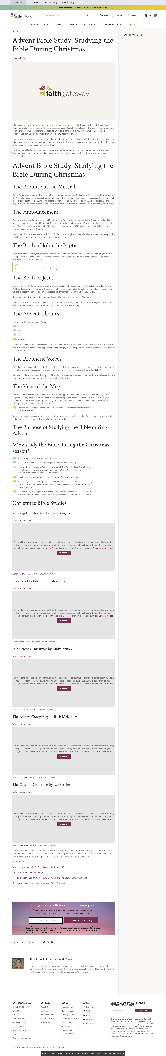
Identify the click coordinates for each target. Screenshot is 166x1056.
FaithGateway (18, 2)
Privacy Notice (51, 548)
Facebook (90, 1015)
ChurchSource (34, 2)
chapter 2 (26, 288)
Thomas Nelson (47, 1015)
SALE (132, 24)
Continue (64, 553)
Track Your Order (20, 1030)
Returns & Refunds (20, 1018)
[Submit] (87, 15)
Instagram (90, 1007)
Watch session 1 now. (22, 520)
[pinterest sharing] (52, 942)
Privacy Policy (138, 1033)
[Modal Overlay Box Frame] (63, 918)
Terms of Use (67, 1011)
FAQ (14, 1015)
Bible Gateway (51, 2)
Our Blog (44, 1011)
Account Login (19, 1026)
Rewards (16, 1034)
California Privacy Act (71, 1018)
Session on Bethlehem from (41, 877)
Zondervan (45, 1022)
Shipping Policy (19, 1022)
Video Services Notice (103, 548)
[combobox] (67, 15)
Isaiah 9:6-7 (83, 200)
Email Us (16, 1011)
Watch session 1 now (21, 588)
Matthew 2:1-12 (98, 397)
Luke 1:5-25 (91, 253)
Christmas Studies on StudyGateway (28, 872)
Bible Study (91, 24)
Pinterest (90, 1023)
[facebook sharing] (44, 942)
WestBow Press (47, 1018)
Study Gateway (68, 2)
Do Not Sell (66, 1022)
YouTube (89, 1019)
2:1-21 (104, 286)
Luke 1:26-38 (59, 220)
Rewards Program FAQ (22, 1038)
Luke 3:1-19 (100, 370)
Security (65, 1026)
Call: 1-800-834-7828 (21, 1007)
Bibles (73, 24)
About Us (44, 1007)
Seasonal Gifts (113, 24)
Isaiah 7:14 (69, 200)
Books (59, 24)
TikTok (89, 1011)
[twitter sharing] (48, 942)
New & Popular (39, 24)
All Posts (15, 32)
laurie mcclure (21, 58)
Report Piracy (67, 1007)
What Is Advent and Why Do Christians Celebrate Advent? (38, 867)
